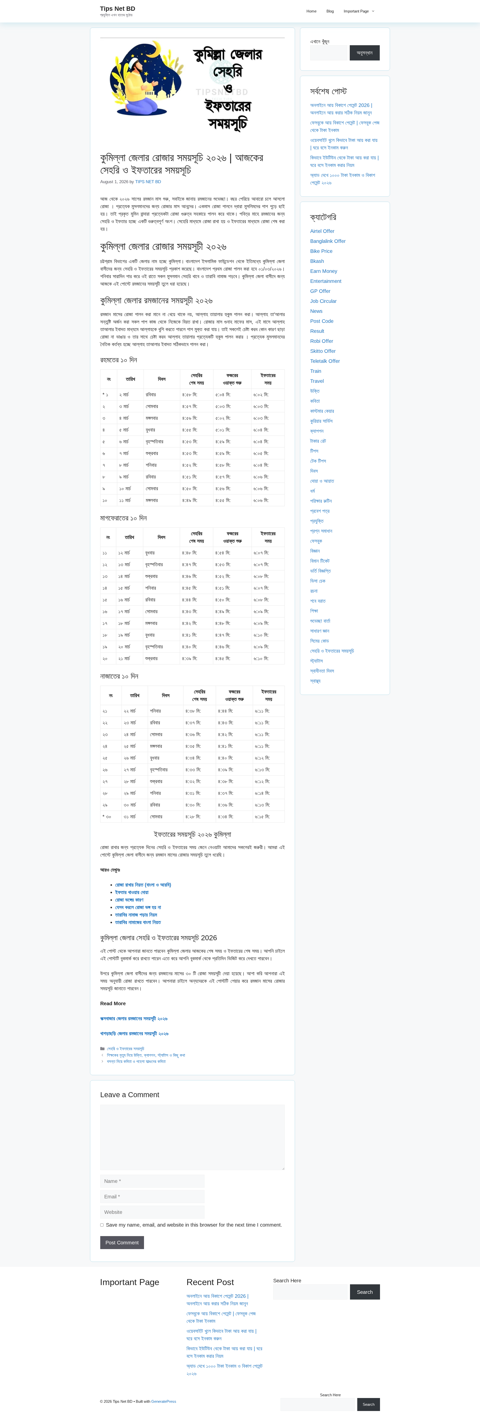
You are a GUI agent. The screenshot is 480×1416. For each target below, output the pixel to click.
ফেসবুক (316, 541)
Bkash (317, 261)
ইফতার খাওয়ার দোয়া (131, 892)
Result (317, 331)
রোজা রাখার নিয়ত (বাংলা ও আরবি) (143, 885)
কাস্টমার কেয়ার (322, 411)
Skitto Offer (323, 351)
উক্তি (315, 391)
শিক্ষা (314, 611)
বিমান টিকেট (320, 561)
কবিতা (315, 401)
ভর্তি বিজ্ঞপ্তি (320, 571)
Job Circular (323, 301)
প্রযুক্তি (317, 521)
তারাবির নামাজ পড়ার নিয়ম (136, 915)
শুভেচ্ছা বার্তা (320, 621)
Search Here (287, 1280)
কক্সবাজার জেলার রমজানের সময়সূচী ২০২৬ (134, 1018)
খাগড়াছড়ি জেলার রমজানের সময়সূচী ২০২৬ (134, 1033)
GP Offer (320, 291)
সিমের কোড (319, 641)
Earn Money (323, 271)
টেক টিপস (318, 461)
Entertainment (326, 281)
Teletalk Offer (325, 361)
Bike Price (321, 251)
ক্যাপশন (317, 431)
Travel (317, 381)
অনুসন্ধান (364, 52)
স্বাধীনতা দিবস (322, 671)
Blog (330, 11)
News (316, 311)
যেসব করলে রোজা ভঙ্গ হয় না (138, 907)
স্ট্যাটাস (316, 661)
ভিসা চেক (317, 581)
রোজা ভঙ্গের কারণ (129, 900)
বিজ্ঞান (315, 551)
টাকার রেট (318, 441)
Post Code (322, 321)
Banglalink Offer (328, 241)
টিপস (314, 451)
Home (311, 11)
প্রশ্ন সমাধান (321, 531)
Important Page (356, 11)
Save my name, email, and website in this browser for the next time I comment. (194, 1225)
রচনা (314, 591)
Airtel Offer (322, 231)
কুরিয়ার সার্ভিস (321, 421)
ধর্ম (312, 491)
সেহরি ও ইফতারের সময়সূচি (125, 1048)
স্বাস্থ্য (315, 681)
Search (365, 1292)
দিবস (314, 471)
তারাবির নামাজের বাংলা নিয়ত (138, 922)
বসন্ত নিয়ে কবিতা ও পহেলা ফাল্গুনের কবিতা (136, 1061)
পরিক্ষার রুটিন (321, 501)
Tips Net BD (117, 8)
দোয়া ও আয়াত (322, 481)
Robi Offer (321, 341)
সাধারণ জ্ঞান (319, 631)
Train (315, 371)
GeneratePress (163, 1401)
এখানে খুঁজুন (319, 41)
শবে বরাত (318, 601)
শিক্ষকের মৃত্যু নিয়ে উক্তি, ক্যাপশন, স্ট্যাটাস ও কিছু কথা (146, 1055)
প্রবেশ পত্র (320, 511)
